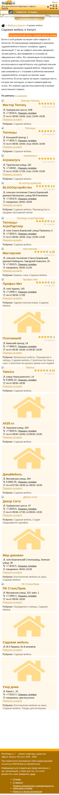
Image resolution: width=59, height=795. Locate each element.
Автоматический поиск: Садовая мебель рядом (32, 35)
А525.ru (8, 423)
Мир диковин (13, 555)
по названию (21, 95)
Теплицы (10, 132)
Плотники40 (12, 338)
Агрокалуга (11, 160)
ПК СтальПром (14, 588)
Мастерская (12, 253)
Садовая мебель (16, 642)
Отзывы (32, 12)
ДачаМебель (12, 474)
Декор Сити (12, 501)
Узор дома (10, 687)
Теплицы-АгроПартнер (13, 224)
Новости (21, 12)
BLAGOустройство (17, 187)
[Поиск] (10, 12)
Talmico (8, 372)
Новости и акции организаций (27, 791)
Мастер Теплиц (14, 105)
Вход (55, 2)
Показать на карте (12, 119)
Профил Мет (12, 284)
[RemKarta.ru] (13, 2)
